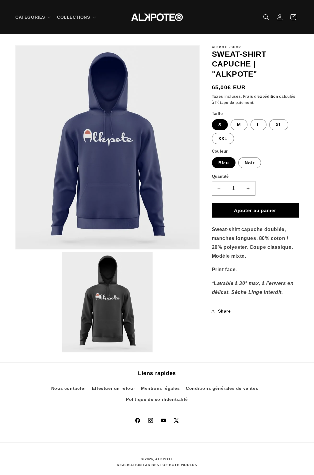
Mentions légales (160, 388)
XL (279, 124)
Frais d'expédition (260, 96)
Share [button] (224, 311)
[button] (32, 17)
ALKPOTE (164, 459)
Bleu (223, 162)
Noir (250, 162)
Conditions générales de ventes (222, 388)
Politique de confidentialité (157, 399)
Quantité (220, 176)
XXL (223, 138)
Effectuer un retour (113, 388)
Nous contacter (68, 388)
